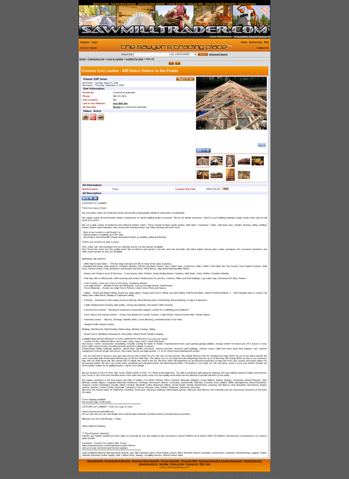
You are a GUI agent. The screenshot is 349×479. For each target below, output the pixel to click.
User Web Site (120, 103)
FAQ (266, 42)
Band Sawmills (101, 3)
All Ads (117, 107)
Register (85, 42)
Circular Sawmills (176, 3)
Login (94, 42)
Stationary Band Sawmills (151, 3)
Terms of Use (177, 464)
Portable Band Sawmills (123, 3)
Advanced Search (218, 54)
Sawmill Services (247, 3)
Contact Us (263, 48)
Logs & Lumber (115, 59)
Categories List (96, 59)
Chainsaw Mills (195, 3)
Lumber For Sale (134, 59)
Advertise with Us (148, 464)
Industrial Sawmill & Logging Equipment (220, 461)
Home (244, 42)
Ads (208, 464)
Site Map (163, 464)
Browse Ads (255, 42)
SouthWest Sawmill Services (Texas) (249, 36)
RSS (202, 464)
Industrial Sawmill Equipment (220, 3)
